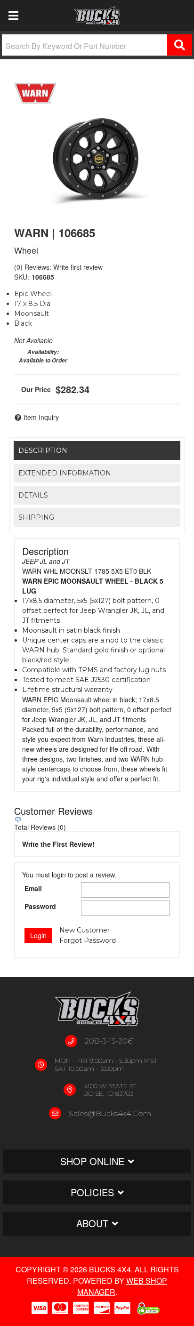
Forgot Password (87, 940)
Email (33, 888)
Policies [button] (92, 1192)
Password (40, 906)
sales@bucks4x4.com (110, 1113)
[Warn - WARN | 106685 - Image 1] (97, 158)
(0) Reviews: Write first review (58, 267)
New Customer (84, 930)
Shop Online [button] (92, 1161)
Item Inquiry (41, 417)
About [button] (92, 1223)
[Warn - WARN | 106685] (35, 93)
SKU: (21, 276)
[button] (97, 45)
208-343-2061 (110, 1041)
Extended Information (64, 473)
